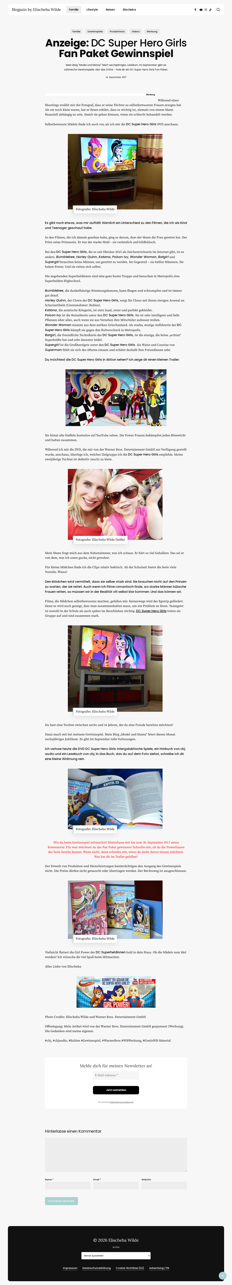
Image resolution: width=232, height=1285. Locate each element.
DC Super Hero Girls (151, 611)
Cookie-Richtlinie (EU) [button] (130, 1268)
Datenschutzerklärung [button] (96, 1268)
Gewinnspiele (95, 31)
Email (97, 1179)
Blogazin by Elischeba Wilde (36, 10)
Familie (76, 31)
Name (49, 1179)
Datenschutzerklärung (121, 1102)
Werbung (152, 31)
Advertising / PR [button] (159, 1268)
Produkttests (117, 31)
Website (146, 1179)
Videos (136, 31)
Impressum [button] (70, 1268)
